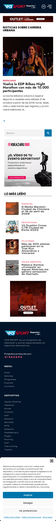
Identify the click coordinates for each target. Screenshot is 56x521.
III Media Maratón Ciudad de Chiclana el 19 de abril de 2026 (35, 210)
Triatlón (8, 450)
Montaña (9, 422)
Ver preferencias (28, 510)
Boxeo (7, 408)
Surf (6, 443)
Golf (6, 415)
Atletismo (28, 241)
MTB (6, 426)
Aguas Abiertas (31, 262)
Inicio (7, 372)
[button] (51, 460)
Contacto (9, 386)
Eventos (8, 383)
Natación (9, 429)
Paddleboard (11, 432)
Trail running (11, 446)
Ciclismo (8, 412)
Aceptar (28, 495)
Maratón (27, 204)
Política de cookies (12, 517)
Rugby (7, 436)
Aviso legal (47, 517)
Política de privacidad (31, 517)
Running (8, 439)
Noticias (8, 376)
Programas (10, 379)
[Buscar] (48, 133)
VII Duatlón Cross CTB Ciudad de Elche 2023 (34, 227)
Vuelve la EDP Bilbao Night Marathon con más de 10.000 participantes (26, 87)
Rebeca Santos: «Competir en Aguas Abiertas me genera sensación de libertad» (35, 269)
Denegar (28, 502)
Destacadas (9, 80)
